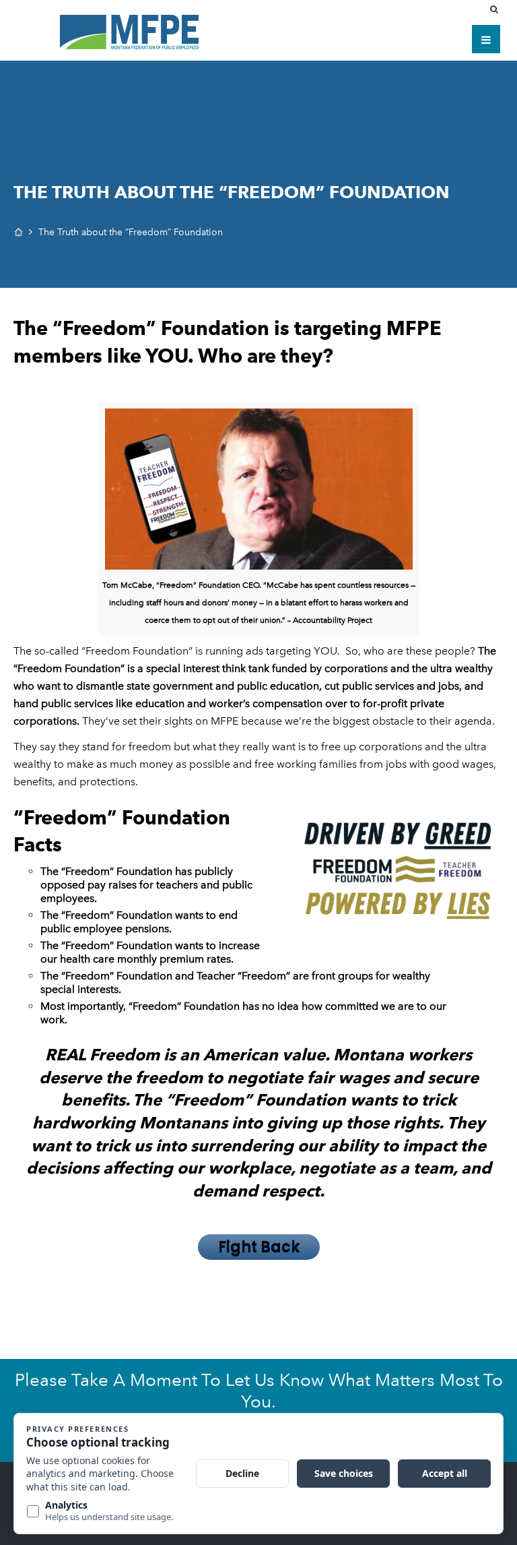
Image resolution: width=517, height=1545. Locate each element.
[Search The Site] (497, 9)
